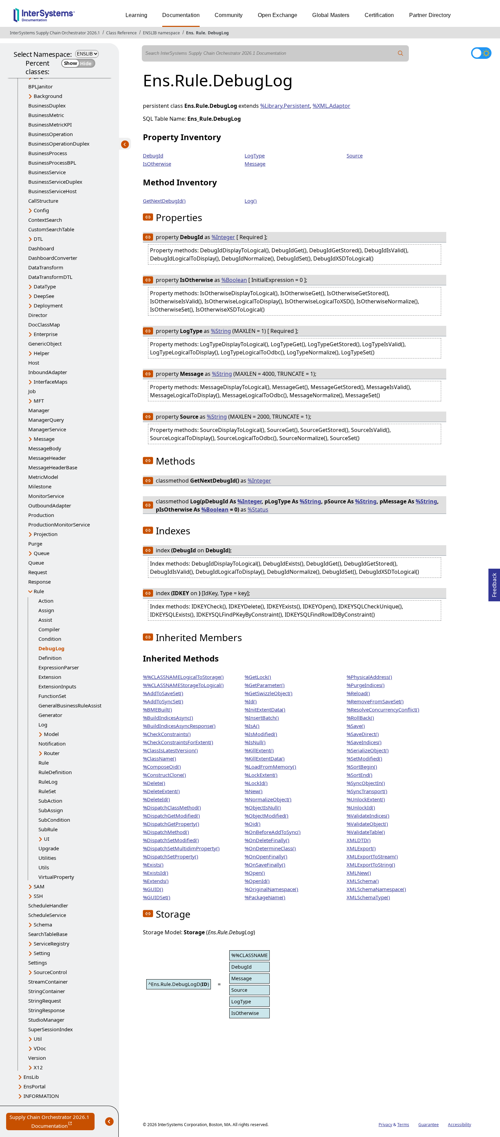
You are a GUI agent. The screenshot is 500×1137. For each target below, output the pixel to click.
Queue (41, 553)
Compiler (49, 629)
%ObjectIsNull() (263, 807)
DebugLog (218, 33)
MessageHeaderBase (52, 467)
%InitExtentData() (265, 709)
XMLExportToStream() (372, 856)
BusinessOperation (50, 134)
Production (41, 515)
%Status (258, 509)
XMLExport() (361, 848)
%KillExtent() (259, 750)
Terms (403, 1124)
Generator (50, 715)
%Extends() (156, 880)
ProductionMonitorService (59, 524)
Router (52, 753)
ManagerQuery (46, 419)
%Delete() (154, 783)
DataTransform (45, 267)
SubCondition (54, 819)
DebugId (153, 155)
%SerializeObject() (368, 750)
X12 (38, 1067)
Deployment (48, 305)
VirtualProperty (56, 876)
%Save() (356, 725)
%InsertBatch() (262, 717)
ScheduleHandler (48, 905)
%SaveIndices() (364, 742)
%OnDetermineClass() (270, 848)
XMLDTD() (359, 840)
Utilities (47, 857)
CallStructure (43, 200)
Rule (200, 33)
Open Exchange (278, 15)
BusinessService (47, 172)
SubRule (47, 829)
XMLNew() (359, 872)
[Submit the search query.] (401, 53)
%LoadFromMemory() (270, 766)
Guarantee (428, 1124)
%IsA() (252, 725)
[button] (148, 217)
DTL (38, 238)
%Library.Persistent (285, 106)
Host (33, 362)
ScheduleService (47, 915)
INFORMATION (41, 1095)
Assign (46, 610)
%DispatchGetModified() (171, 815)
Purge (35, 543)
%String (221, 331)
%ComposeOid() (162, 766)
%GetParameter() (265, 685)
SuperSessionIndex (50, 1029)
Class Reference (121, 33)
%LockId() (256, 783)
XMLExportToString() (371, 864)
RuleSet (47, 791)
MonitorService (46, 495)
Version (37, 1057)
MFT (39, 400)
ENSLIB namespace (161, 33)
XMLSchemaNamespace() (376, 889)
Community (229, 15)
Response (39, 581)
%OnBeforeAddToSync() (273, 832)
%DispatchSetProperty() (170, 856)
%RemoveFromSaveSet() (375, 701)
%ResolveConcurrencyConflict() (383, 709)
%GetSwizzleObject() (269, 693)
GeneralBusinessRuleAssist (69, 705)
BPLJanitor (40, 86)
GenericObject (45, 343)
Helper (41, 353)
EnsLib (31, 1076)
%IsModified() (261, 734)
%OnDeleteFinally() (267, 840)
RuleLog (47, 781)
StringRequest (44, 1000)
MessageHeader (47, 457)
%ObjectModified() (266, 815)
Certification (379, 15)
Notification (52, 743)
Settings (37, 962)
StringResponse (46, 1010)
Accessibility (459, 1124)
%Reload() (358, 693)
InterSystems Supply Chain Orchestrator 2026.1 (55, 33)
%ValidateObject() (367, 823)
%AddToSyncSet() (163, 701)
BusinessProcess (47, 153)
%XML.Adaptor (331, 106)
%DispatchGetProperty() (171, 823)
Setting (42, 953)
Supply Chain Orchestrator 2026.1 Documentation (52, 1122)
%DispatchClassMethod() (172, 807)
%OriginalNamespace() (271, 889)
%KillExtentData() (265, 758)
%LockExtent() (261, 774)
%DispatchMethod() (166, 832)
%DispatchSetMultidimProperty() (181, 848)
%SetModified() (364, 758)
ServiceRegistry (51, 943)
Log (42, 724)
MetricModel (43, 476)
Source (355, 155)
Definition (50, 657)
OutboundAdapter (49, 505)
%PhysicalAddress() (369, 676)
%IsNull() (255, 742)
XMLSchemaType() (368, 897)
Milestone (39, 486)
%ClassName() (159, 758)
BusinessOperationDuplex (58, 143)
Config (41, 210)
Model (51, 734)
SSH (38, 895)
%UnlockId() (361, 807)
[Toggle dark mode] (481, 53)
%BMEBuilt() (157, 709)
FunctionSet (52, 695)
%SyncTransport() (367, 791)
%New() (254, 791)
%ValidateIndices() (368, 815)
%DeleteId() (156, 799)
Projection (45, 534)
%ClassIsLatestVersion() (170, 750)
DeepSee (44, 295)
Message (44, 438)
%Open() (255, 872)
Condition (49, 638)
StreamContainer (48, 981)
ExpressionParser (58, 667)
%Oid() (253, 823)
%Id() (251, 701)
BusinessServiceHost (52, 191)
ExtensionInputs (57, 686)
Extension (49, 676)
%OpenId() (257, 880)
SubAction (50, 800)
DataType (45, 286)
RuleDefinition (55, 772)
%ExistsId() (155, 872)
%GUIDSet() (156, 897)
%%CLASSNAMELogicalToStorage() (183, 676)
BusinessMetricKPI (50, 124)
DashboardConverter (52, 257)
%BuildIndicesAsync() (168, 717)
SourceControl (50, 972)
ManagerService (47, 429)
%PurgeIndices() (366, 685)
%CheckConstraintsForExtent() (178, 742)
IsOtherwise (157, 163)
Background (48, 96)
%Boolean (234, 280)
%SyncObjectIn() (366, 783)
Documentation (181, 15)
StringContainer (46, 991)
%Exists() (153, 864)
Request (37, 572)
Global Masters (330, 15)
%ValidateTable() (366, 832)
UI (46, 838)
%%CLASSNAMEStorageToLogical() (183, 685)
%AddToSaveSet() (163, 693)
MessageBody (44, 448)
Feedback (494, 583)
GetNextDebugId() (164, 200)
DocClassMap (44, 324)
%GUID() (153, 889)
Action (45, 600)
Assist (45, 619)
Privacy (385, 1124)
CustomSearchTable (51, 229)
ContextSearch (45, 219)
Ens (189, 33)
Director (37, 315)
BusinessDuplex (47, 105)
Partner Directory (430, 15)
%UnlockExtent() (366, 799)
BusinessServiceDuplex (55, 181)
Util (38, 1038)
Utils (43, 867)
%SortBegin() (362, 766)
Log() (251, 200)
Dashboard (41, 248)
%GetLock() (258, 676)
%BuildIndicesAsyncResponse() (179, 725)
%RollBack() (360, 717)
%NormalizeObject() (268, 799)
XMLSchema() (363, 880)
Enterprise (45, 334)
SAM (39, 886)
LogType (255, 155)
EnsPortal (34, 1086)
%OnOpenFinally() (266, 856)
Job (32, 391)
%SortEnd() (359, 774)
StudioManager (46, 1019)
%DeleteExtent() (161, 791)
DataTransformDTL (50, 276)
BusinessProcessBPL (52, 162)
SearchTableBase (47, 934)
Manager (38, 410)
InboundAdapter (47, 372)
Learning (136, 15)
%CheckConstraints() (167, 734)
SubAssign (50, 810)
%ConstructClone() (164, 774)
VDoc (40, 1048)
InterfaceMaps (50, 381)
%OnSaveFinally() (265, 864)
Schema (43, 924)
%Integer (223, 237)
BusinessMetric (46, 115)
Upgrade (48, 848)
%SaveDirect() (363, 734)
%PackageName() (265, 897)
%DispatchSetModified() (171, 840)
